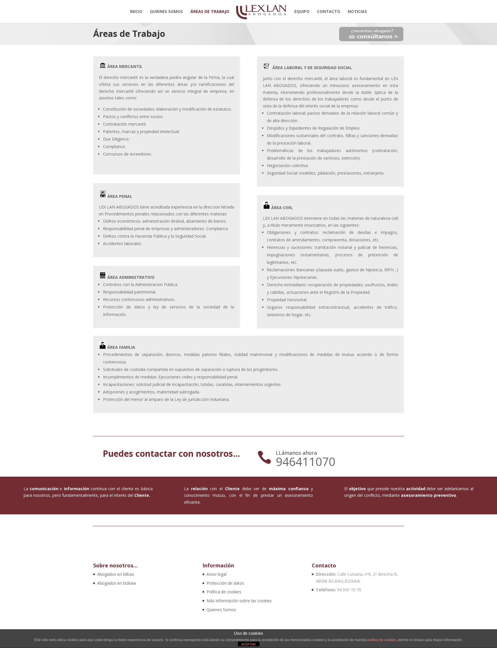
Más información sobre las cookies (239, 600)
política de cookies (381, 640)
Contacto (328, 12)
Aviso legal (216, 574)
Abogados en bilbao (115, 574)
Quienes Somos (166, 12)
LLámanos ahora (296, 452)
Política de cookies (224, 591)
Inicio (136, 12)
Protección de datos (225, 583)
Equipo (301, 12)
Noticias (357, 12)
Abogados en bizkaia (116, 583)
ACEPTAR (248, 644)
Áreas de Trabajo (209, 12)
